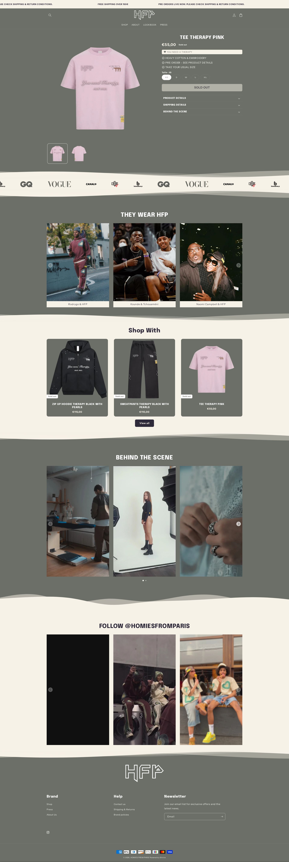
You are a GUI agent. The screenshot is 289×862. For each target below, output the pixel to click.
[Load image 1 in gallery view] (57, 154)
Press (50, 809)
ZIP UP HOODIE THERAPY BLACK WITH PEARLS (77, 406)
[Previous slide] (50, 265)
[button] (50, 15)
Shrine (163, 857)
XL (207, 78)
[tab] (143, 580)
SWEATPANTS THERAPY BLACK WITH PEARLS (144, 406)
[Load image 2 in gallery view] (79, 154)
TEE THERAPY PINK (211, 404)
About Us (52, 814)
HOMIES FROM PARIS (140, 857)
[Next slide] (238, 265)
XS (168, 78)
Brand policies (121, 814)
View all (144, 423)
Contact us (120, 804)
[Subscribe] (222, 816)
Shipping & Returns (124, 809)
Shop (49, 804)
